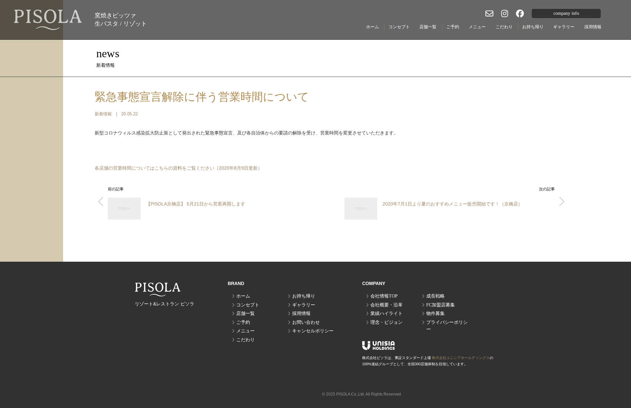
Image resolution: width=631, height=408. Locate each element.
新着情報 (103, 114)
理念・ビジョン (386, 322)
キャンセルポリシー (313, 330)
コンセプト (399, 26)
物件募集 (435, 313)
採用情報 (592, 26)
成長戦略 (435, 296)
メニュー (477, 26)
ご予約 (452, 26)
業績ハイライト (386, 313)
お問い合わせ (306, 322)
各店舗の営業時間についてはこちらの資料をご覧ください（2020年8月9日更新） (178, 168)
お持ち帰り (533, 26)
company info (566, 13)
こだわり (504, 26)
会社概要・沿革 (386, 304)
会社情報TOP (384, 296)
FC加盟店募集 (440, 304)
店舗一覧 (427, 26)
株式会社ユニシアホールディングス (461, 358)
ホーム (372, 26)
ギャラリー (563, 26)
